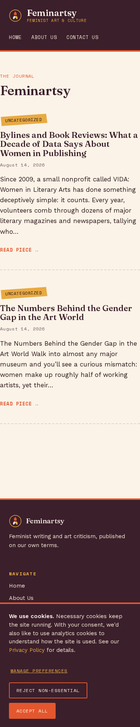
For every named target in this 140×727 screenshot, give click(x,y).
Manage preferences (39, 670)
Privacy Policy (27, 650)
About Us (44, 37)
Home (15, 37)
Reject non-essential (48, 690)
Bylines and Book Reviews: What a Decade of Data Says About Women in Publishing (69, 144)
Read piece (16, 249)
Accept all (32, 710)
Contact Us (82, 37)
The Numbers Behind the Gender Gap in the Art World (66, 312)
